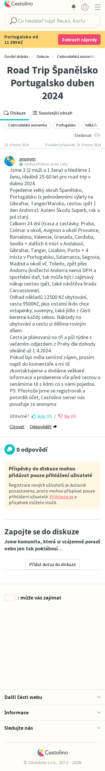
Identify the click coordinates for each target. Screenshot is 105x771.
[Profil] (85, 7)
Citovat (17, 426)
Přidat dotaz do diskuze (52, 564)
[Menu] (97, 7)
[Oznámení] (73, 6)
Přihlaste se (62, 496)
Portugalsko (66, 125)
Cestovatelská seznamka (27, 125)
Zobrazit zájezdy (79, 39)
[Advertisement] (52, 646)
